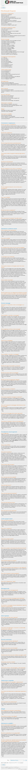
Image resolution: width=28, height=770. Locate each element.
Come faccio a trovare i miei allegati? (7, 111)
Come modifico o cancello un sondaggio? (7, 45)
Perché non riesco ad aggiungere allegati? (7, 48)
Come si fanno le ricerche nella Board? (7, 95)
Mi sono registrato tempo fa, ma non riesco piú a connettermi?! (11, 21)
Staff (2, 762)
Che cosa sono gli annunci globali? (6, 62)
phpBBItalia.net (10, 768)
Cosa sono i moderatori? (5, 71)
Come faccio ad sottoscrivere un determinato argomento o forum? (11, 105)
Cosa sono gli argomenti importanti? (7, 64)
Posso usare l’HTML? (4, 59)
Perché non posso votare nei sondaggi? (7, 47)
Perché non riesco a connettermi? (6, 14)
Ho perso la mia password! (5, 19)
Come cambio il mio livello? (5, 34)
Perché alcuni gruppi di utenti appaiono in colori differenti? (10, 76)
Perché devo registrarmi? (5, 15)
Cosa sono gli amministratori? (6, 70)
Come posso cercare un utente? (6, 99)
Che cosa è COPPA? (4, 22)
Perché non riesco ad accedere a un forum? (8, 46)
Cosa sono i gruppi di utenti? (5, 73)
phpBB (6, 767)
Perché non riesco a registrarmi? (6, 23)
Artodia (25, 769)
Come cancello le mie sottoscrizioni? (7, 106)
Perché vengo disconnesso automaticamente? (8, 17)
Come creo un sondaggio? (5, 43)
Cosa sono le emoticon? (5, 60)
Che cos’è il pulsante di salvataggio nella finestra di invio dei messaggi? (12, 51)
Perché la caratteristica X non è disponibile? (8, 116)
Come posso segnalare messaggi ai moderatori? (8, 50)
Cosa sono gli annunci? (5, 63)
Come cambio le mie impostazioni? (6, 28)
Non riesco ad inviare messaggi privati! (7, 82)
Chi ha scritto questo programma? (6, 115)
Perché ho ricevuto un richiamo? (6, 49)
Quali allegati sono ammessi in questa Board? (8, 110)
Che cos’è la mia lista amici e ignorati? (7, 89)
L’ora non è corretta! (4, 29)
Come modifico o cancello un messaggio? (8, 41)
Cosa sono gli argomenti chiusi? (6, 65)
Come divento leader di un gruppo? (7, 75)
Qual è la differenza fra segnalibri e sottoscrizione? (9, 104)
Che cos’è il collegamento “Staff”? (6, 78)
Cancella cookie (5, 762)
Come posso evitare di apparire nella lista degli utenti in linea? (11, 18)
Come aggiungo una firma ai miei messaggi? (8, 42)
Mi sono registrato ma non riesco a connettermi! (9, 20)
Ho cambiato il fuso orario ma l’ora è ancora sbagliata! (10, 31)
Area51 (2, 736)
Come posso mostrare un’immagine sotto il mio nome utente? (11, 33)
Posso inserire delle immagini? (6, 61)
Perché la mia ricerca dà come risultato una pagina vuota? (10, 98)
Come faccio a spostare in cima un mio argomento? (9, 54)
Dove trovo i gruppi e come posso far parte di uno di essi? (10, 74)
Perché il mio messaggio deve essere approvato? (9, 53)
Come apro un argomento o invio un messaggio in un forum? (11, 40)
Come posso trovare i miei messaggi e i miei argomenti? (10, 100)
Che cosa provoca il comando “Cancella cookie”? (9, 25)
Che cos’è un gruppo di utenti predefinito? (8, 77)
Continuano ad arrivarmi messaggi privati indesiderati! (10, 83)
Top (2, 130)
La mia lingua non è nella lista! (6, 32)
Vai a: (8, 760)
